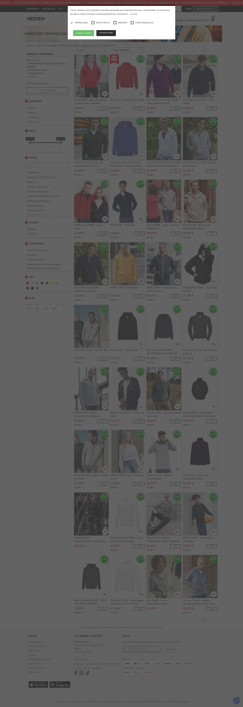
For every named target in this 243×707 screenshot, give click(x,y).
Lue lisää (133, 14)
